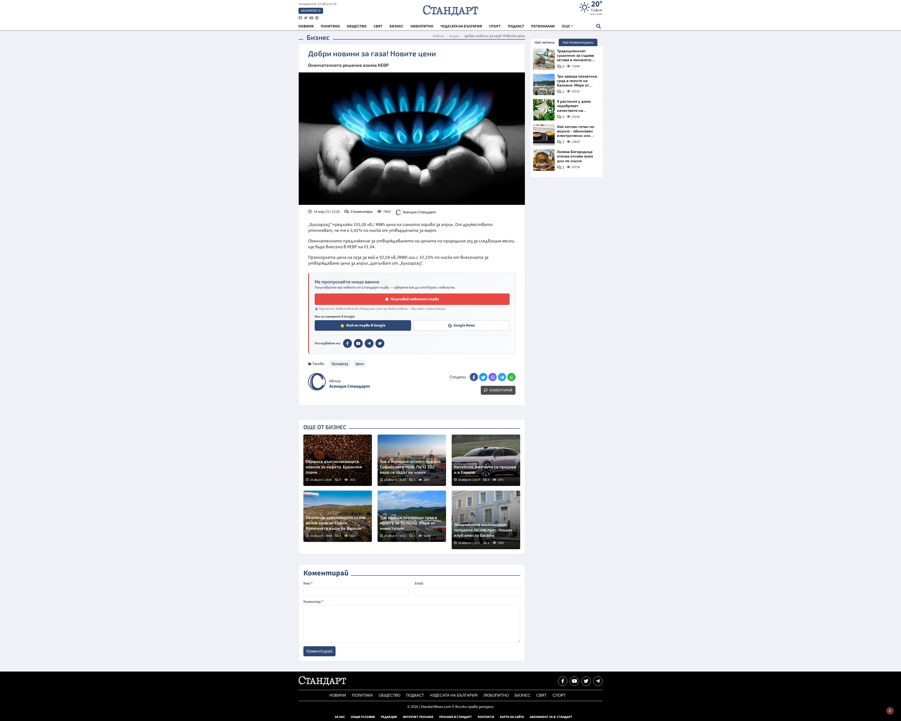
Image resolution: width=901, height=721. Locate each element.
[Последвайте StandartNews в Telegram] (317, 18)
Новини (438, 36)
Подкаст (415, 695)
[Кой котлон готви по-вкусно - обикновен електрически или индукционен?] (544, 135)
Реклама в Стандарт (455, 717)
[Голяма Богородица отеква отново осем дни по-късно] (544, 160)
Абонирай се (311, 10)
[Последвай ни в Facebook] (562, 681)
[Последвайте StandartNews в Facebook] (300, 18)
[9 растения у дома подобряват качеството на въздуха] (544, 109)
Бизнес (454, 36)
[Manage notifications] (890, 710)
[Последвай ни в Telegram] (598, 681)
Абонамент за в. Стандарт (551, 717)
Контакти (486, 717)
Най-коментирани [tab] (578, 42)
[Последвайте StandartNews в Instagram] (306, 18)
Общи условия (363, 717)
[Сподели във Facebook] (474, 377)
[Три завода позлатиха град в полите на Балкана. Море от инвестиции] (544, 84)
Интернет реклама (418, 717)
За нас (340, 717)
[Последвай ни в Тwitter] (586, 681)
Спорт (559, 695)
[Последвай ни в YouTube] (574, 681)
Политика (362, 695)
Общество (389, 695)
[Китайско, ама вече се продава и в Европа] (486, 460)
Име (308, 583)
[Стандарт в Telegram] (369, 343)
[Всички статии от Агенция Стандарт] (317, 382)
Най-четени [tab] (544, 42)
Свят (541, 695)
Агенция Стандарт (419, 212)
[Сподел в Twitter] (483, 377)
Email (419, 583)
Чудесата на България (453, 695)
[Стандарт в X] (379, 343)
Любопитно (496, 695)
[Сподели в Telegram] (502, 377)
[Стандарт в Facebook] (347, 343)
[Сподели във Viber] (493, 377)
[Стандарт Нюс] (322, 684)
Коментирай (500, 390)
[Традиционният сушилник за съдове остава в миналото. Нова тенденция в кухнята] (544, 59)
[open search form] (598, 26)
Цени (359, 363)
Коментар (313, 602)
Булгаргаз (340, 363)
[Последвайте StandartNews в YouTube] (311, 18)
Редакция (389, 717)
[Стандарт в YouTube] (358, 343)
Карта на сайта (512, 717)
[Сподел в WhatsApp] (511, 377)
